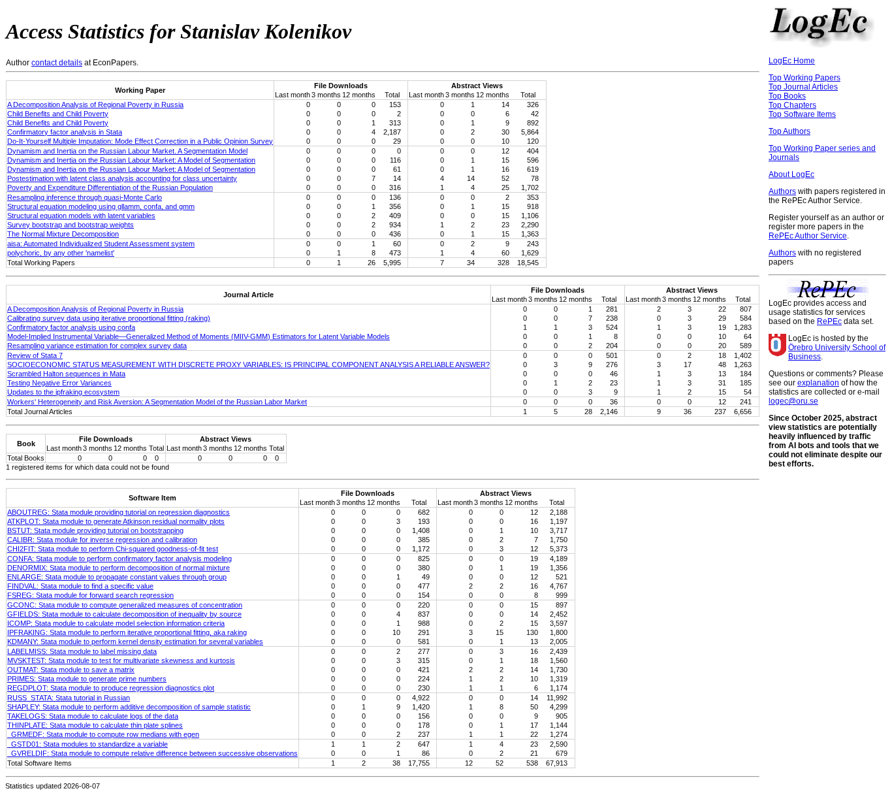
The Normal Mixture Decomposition (63, 234)
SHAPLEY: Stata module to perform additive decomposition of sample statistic (129, 707)
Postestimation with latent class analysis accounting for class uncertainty (122, 178)
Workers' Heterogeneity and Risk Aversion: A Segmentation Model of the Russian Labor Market (157, 402)
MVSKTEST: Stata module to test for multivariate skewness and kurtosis (121, 660)
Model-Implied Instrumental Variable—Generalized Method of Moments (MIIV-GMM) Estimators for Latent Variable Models (198, 336)
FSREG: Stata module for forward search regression (90, 595)
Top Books (787, 96)
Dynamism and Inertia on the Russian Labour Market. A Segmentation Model (127, 151)
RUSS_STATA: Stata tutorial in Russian (68, 698)
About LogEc (791, 174)
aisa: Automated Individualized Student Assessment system (101, 244)
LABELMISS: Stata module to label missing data (82, 651)
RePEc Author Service (808, 235)
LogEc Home (792, 60)
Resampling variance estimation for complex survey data (97, 346)
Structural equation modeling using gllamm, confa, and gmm (101, 206)
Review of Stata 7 (35, 355)
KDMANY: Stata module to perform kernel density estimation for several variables (135, 641)
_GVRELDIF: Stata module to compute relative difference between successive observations (152, 753)
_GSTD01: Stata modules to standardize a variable (87, 744)
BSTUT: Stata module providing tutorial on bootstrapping (95, 530)
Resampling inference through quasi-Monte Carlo (84, 197)
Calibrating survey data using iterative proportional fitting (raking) (108, 318)
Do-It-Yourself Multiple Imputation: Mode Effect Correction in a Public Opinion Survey (140, 141)
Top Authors (789, 131)
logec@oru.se (793, 401)
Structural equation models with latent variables (81, 216)
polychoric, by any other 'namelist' (60, 253)
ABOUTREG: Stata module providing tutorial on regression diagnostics (118, 512)
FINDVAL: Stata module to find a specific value (80, 586)
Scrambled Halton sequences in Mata (66, 374)
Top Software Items (802, 114)
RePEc (829, 321)
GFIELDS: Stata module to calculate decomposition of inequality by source (124, 614)
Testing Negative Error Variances (59, 383)
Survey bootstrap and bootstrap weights (70, 225)
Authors (782, 191)
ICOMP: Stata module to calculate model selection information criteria (116, 623)
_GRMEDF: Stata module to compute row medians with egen (103, 734)
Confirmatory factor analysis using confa (71, 327)
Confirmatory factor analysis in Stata (64, 132)
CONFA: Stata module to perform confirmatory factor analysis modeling (119, 558)
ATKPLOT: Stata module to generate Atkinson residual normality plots (116, 521)
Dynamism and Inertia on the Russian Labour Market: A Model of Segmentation (131, 160)
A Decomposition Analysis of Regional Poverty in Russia (95, 104)
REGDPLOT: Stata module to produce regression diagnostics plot (110, 688)
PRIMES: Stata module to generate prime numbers (87, 679)
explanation (818, 382)
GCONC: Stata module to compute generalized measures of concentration (124, 605)
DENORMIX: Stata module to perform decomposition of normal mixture (118, 568)
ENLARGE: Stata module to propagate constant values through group (117, 577)
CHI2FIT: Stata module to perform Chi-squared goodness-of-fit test (112, 549)
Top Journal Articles (803, 86)
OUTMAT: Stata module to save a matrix (71, 670)
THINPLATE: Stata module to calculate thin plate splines (95, 725)
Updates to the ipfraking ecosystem (63, 392)
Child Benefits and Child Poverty (57, 114)
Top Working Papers (804, 77)
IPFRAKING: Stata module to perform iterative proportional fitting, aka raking (127, 632)
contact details (56, 62)
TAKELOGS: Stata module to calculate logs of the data (92, 716)
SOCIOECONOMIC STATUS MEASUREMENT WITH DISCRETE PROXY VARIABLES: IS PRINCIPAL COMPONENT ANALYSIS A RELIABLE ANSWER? (248, 364)
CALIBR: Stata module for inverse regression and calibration (102, 540)
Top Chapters (792, 105)
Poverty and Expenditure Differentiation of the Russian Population (110, 187)
